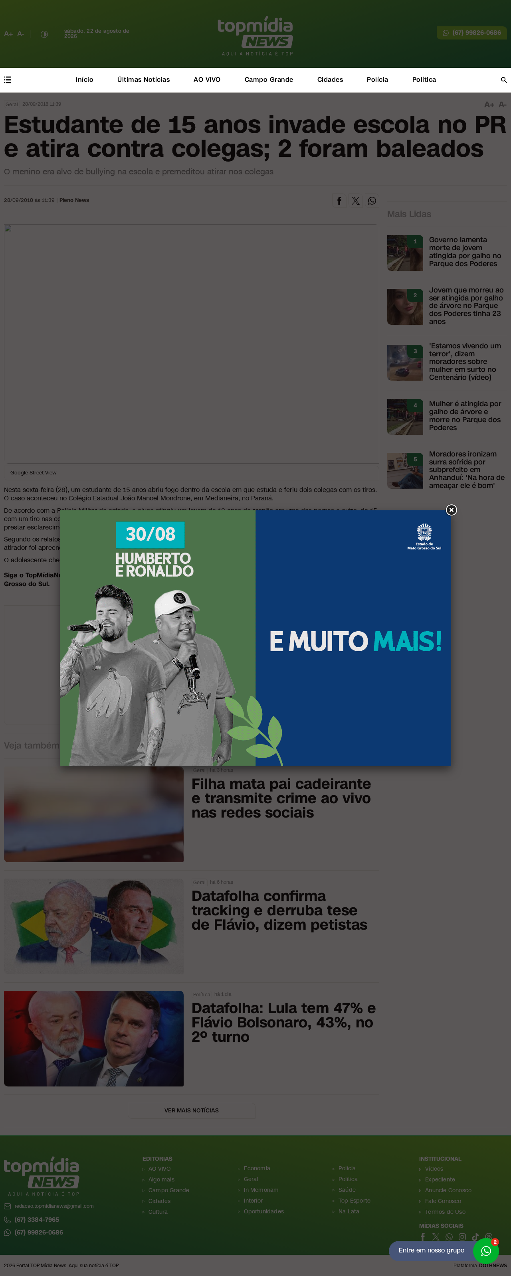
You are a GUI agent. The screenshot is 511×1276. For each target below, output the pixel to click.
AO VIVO (207, 79)
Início (84, 79)
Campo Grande (269, 79)
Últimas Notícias (143, 79)
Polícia (377, 79)
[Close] (451, 510)
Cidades (330, 79)
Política (424, 79)
